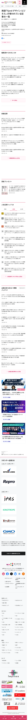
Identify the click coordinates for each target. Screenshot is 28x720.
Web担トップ (3, 451)
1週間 (13, 209)
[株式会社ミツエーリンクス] (8, 470)
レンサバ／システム (19, 627)
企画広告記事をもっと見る (14, 371)
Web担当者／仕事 (6, 624)
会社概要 (7, 586)
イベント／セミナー (19, 650)
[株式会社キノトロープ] (8, 509)
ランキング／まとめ (6, 652)
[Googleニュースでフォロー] (19, 574)
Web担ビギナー (5, 600)
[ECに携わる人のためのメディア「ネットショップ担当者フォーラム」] (19, 696)
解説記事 (4, 660)
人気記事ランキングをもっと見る (14, 276)
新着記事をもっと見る (14, 158)
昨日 (5, 209)
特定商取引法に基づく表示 (20, 584)
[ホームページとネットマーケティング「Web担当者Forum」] (6, 687)
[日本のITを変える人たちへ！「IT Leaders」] (19, 691)
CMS (3, 622)
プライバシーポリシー (9, 583)
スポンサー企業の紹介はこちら (13, 553)
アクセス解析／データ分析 (7, 619)
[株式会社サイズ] (8, 521)
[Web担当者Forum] (13, 565)
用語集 (2, 453)
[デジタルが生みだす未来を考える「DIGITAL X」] (19, 700)
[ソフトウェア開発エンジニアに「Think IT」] (19, 683)
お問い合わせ (8, 581)
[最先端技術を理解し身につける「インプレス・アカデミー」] (19, 704)
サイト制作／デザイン (20, 619)
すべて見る (14, 100)
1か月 (21, 209)
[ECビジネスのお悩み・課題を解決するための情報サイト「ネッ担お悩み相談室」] (12, 708)
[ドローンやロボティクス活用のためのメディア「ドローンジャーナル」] (6, 704)
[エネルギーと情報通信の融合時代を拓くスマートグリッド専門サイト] (6, 696)
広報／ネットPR (5, 629)
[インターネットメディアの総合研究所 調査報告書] (19, 687)
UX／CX (4, 627)
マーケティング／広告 (9, 6)
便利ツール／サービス (6, 650)
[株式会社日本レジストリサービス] (8, 498)
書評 (16, 645)
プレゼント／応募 (5, 663)
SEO (2, 6)
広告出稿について (19, 605)
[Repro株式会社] (8, 481)
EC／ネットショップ (19, 629)
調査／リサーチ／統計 (20, 622)
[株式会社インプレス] (13, 674)
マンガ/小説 (18, 647)
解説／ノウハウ (5, 642)
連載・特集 (4, 602)
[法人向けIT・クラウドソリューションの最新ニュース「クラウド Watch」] (6, 691)
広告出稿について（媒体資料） (20, 579)
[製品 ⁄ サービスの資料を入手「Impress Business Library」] (6, 700)
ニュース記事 (18, 660)
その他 (17, 634)
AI (16, 6)
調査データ (4, 645)
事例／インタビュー (19, 642)
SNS (20, 6)
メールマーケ (18, 632)
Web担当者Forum (6, 2)
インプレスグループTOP (19, 587)
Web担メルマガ (19, 600)
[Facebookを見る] (7, 574)
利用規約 (18, 581)
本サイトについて (8, 578)
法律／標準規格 (19, 624)
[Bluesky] (15, 574)
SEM (3, 634)
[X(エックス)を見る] (11, 574)
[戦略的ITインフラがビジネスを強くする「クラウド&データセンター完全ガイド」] (6, 683)
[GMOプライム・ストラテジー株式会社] (8, 532)
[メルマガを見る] (3, 574)
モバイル (4, 632)
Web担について (5, 605)
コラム (3, 647)
